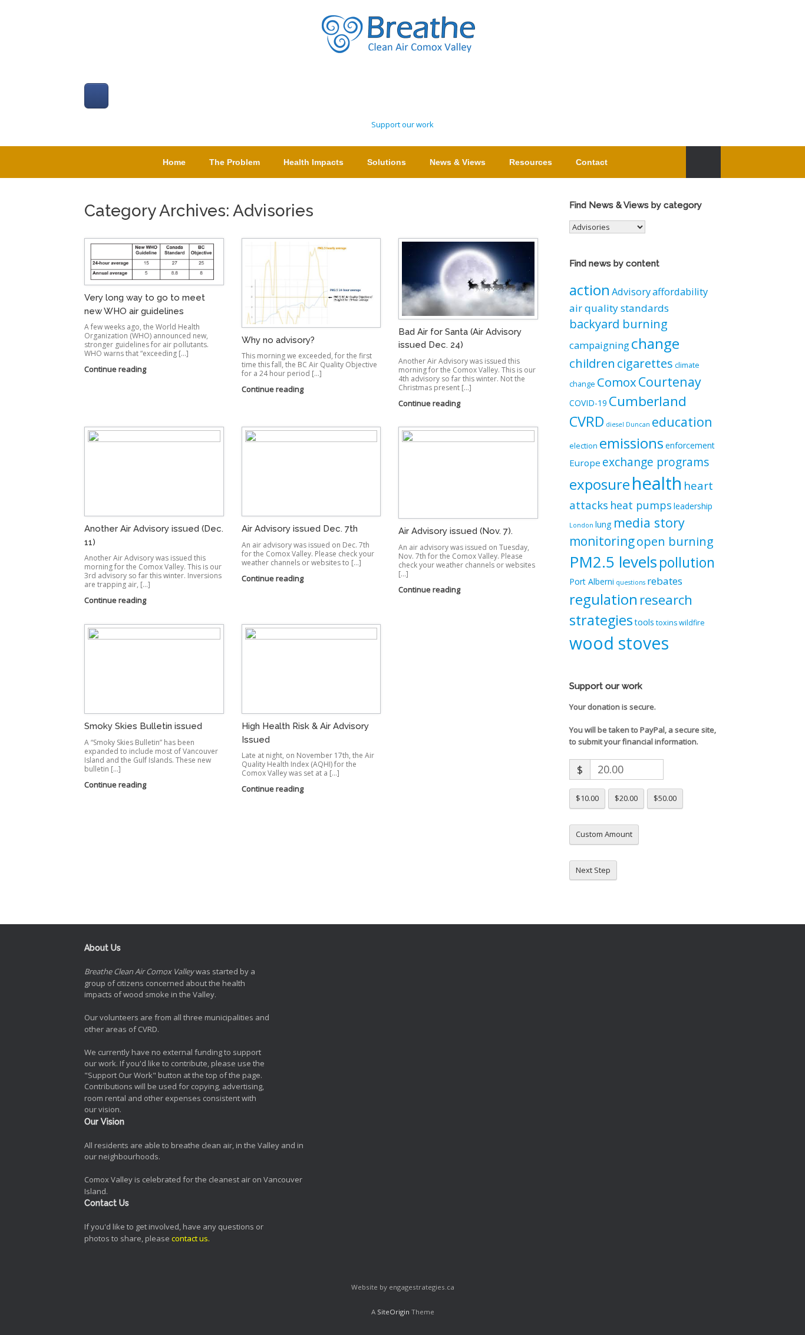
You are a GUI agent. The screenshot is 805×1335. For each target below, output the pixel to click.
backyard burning (618, 324)
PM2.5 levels (613, 561)
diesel (615, 424)
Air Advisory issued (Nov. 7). (455, 531)
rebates (664, 581)
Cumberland (648, 401)
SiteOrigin (393, 1311)
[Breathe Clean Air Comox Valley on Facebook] (96, 95)
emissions (631, 443)
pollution (687, 562)
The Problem (234, 162)
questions (630, 582)
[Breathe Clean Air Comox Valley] (402, 35)
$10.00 (587, 798)
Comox (616, 382)
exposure (599, 484)
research (665, 600)
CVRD (586, 421)
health (657, 483)
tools (644, 622)
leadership (693, 506)
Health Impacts (313, 162)
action (589, 289)
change (655, 343)
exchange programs (656, 462)
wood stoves (619, 642)
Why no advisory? (278, 340)
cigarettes (645, 363)
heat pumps (641, 505)
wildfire (692, 623)
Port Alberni (591, 581)
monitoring (602, 541)
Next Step (593, 870)
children (592, 363)
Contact (592, 162)
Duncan (638, 424)
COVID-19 (588, 402)
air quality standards (619, 308)
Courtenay (669, 381)
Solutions (386, 162)
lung (603, 524)
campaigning (599, 345)
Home (174, 162)
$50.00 (665, 798)
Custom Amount (604, 834)
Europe (585, 463)
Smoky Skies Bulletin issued (143, 726)
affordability (680, 291)
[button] (703, 162)
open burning (675, 541)
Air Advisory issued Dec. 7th (300, 528)
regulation (603, 599)
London (581, 525)
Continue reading (116, 369)
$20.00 (626, 798)
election (583, 446)
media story (649, 522)
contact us (189, 1238)
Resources (530, 162)
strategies (601, 620)
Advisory (631, 291)
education (682, 421)
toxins (666, 623)
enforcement (690, 445)
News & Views (458, 162)
